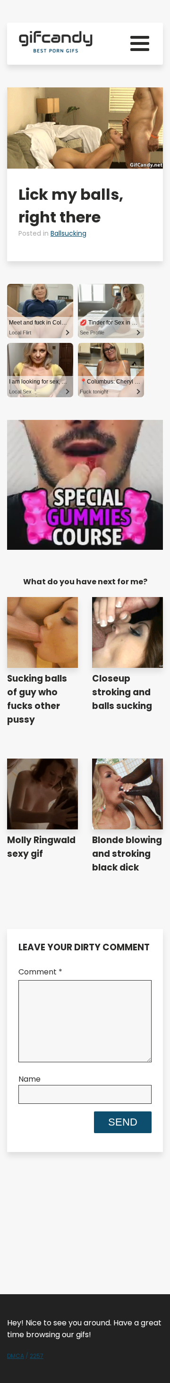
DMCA (15, 1356)
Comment (40, 971)
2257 (36, 1356)
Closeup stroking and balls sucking (122, 692)
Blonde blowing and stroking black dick (127, 854)
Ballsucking (68, 233)
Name (29, 1079)
